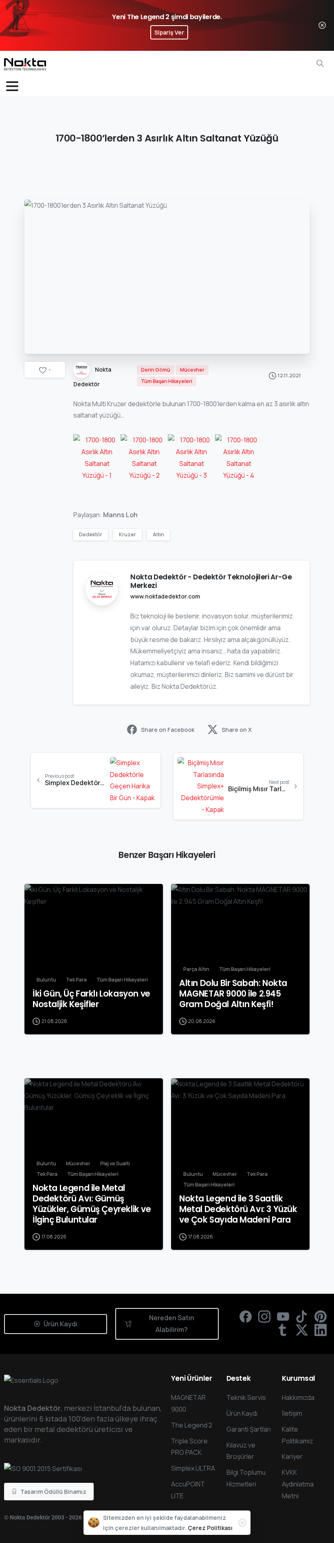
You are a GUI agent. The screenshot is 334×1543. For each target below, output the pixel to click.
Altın (158, 534)
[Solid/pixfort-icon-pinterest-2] (320, 1316)
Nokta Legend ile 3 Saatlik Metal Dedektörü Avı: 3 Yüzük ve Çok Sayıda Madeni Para (238, 1209)
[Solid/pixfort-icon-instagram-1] (264, 1316)
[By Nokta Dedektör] (37, 897)
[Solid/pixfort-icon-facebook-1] (245, 1316)
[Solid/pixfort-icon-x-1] (301, 1329)
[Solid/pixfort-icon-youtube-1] (283, 1316)
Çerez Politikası (210, 1528)
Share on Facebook (167, 729)
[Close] (322, 25)
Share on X (237, 729)
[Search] (320, 63)
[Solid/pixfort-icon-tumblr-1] (283, 1329)
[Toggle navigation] (12, 86)
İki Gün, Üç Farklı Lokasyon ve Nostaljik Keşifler (91, 999)
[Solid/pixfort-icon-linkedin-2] (320, 1329)
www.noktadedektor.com (165, 596)
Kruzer (127, 534)
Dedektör (90, 534)
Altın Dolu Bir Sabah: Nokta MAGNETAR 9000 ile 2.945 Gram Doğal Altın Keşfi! (233, 994)
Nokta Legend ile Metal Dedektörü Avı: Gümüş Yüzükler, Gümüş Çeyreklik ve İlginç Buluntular (92, 1204)
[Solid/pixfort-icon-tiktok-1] (301, 1316)
